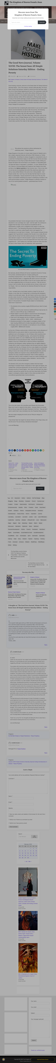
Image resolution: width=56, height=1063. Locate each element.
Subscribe (42, 22)
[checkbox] (3, 1059)
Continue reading (28, 26)
